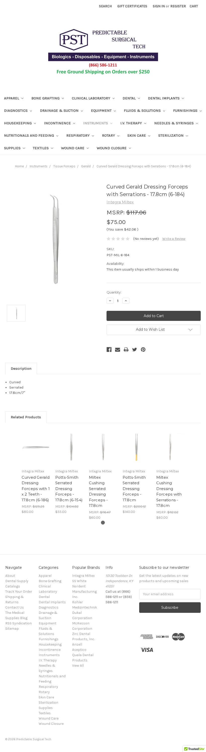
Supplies (13, 148)
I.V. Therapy (131, 123)
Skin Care (137, 135)
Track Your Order (18, 591)
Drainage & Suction (60, 110)
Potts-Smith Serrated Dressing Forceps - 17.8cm (134, 488)
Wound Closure (112, 148)
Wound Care (73, 148)
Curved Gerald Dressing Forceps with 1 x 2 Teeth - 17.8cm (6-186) (36, 488)
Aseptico (79, 650)
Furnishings (185, 110)
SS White (79, 581)
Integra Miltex (83, 576)
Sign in (159, 6)
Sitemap (12, 628)
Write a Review (173, 239)
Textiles (41, 148)
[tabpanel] (36, 471)
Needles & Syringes (174, 123)
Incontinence (58, 123)
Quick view (36, 447)
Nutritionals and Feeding (29, 135)
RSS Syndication (18, 623)
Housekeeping (18, 123)
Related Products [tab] (26, 417)
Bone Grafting (46, 98)
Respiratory (78, 135)
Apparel (12, 98)
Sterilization (171, 135)
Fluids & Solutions (143, 110)
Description (21, 368)
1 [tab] (103, 522)
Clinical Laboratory (91, 98)
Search (105, 6)
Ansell (77, 644)
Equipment (102, 110)
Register (178, 6)
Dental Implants (164, 98)
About (10, 576)
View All (78, 665)
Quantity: (114, 292)
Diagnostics (16, 110)
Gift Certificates (132, 6)
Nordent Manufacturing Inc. (84, 591)
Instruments (96, 123)
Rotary (109, 135)
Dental (130, 98)
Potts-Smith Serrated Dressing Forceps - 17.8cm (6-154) (69, 488)
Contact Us (14, 607)
